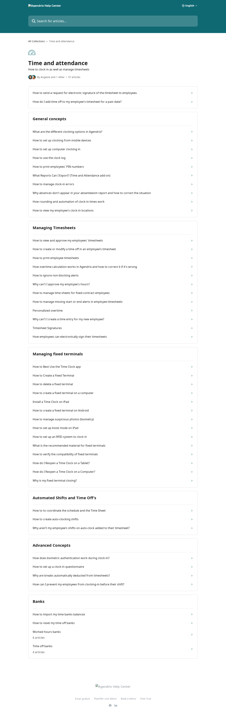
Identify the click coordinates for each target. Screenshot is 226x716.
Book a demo (128, 698)
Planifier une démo (105, 698)
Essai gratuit (82, 698)
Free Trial (145, 698)
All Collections (36, 41)
